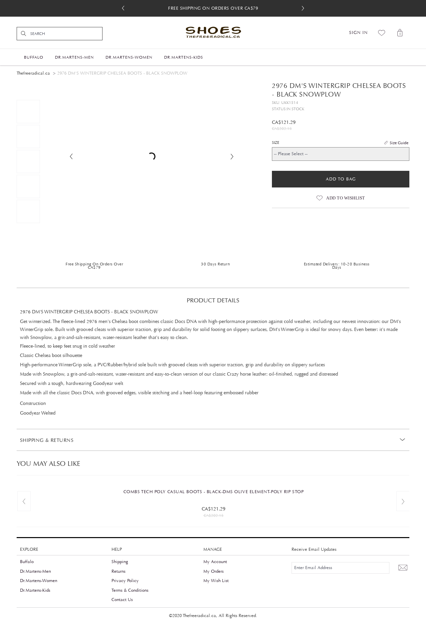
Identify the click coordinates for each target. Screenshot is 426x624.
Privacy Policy (125, 580)
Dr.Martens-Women (38, 580)
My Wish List (216, 580)
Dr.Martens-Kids (35, 590)
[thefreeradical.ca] (213, 32)
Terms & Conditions (129, 590)
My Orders (213, 571)
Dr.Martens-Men (35, 571)
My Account (215, 561)
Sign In (358, 32)
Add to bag (341, 179)
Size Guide (399, 143)
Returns (118, 571)
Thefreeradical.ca (33, 73)
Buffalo (27, 561)
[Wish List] (382, 32)
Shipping (119, 561)
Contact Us (122, 599)
